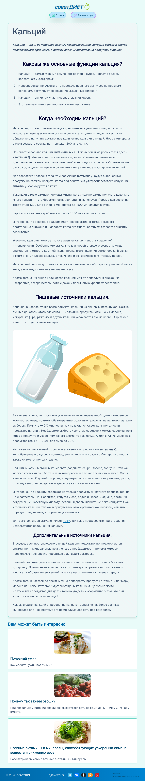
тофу (66, 520)
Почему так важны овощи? (32, 701)
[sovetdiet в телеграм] (70, 775)
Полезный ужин (23, 658)
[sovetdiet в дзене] (83, 775)
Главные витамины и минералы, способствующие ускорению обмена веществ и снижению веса (68, 750)
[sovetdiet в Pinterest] (97, 775)
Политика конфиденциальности (126, 776)
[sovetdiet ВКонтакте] (76, 775)
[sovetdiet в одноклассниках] (90, 775)
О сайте (116, 774)
